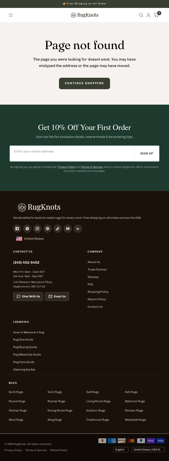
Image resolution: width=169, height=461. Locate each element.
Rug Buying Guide (25, 347)
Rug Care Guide (23, 362)
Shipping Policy (98, 291)
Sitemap (93, 277)
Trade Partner (97, 269)
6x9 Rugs (131, 392)
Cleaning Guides (24, 369)
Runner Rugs (56, 401)
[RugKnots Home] (84, 207)
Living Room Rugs (98, 401)
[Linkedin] (78, 229)
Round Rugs (17, 401)
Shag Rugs (55, 419)
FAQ (90, 284)
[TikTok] (58, 229)
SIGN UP (146, 153)
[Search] (141, 15)
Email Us (60, 296)
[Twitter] (27, 229)
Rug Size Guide (23, 339)
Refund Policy (58, 450)
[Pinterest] (47, 229)
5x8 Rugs (92, 392)
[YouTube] (68, 229)
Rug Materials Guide (27, 354)
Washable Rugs (135, 419)
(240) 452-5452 (26, 262)
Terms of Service (92, 166)
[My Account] (148, 15)
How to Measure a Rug (28, 332)
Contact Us (95, 306)
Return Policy (97, 299)
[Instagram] (37, 229)
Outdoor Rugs (95, 410)
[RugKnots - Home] (84, 15)
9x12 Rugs (55, 392)
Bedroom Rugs (135, 401)
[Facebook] (17, 229)
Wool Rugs (16, 419)
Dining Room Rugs (60, 410)
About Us (94, 262)
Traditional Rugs (97, 419)
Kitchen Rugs (18, 410)
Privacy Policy (66, 166)
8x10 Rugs (16, 392)
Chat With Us (31, 296)
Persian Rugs (134, 410)
